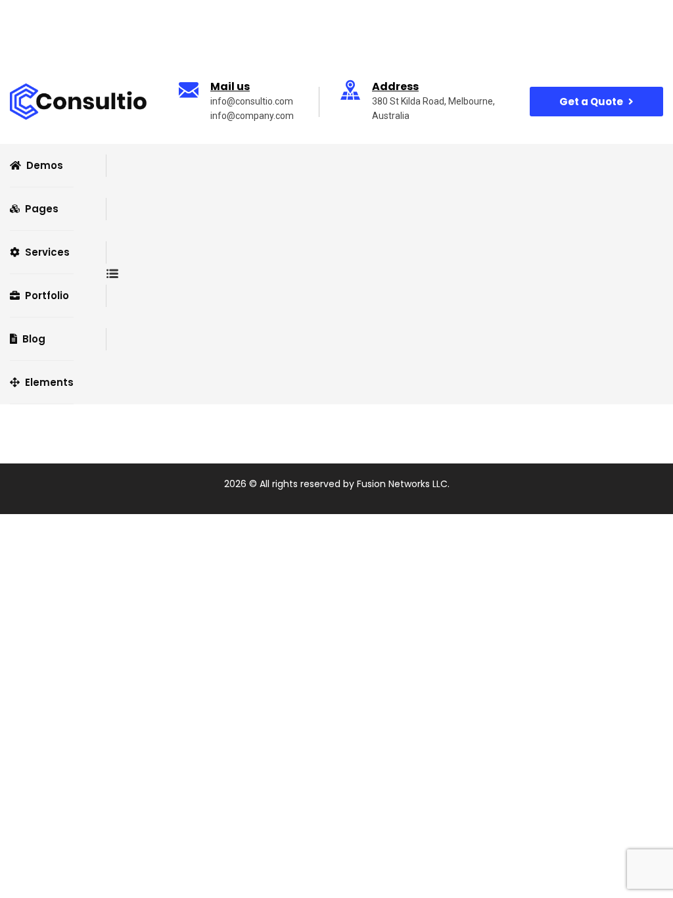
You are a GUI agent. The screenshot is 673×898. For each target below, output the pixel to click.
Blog (33, 339)
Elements (49, 382)
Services (47, 252)
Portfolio (47, 295)
